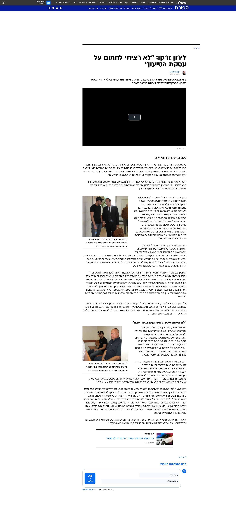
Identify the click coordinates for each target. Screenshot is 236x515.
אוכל (120, 3)
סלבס (134, 3)
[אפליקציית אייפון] (57, 8)
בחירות (153, 3)
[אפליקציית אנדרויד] (61, 8)
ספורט (162, 3)
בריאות (111, 3)
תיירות (102, 3)
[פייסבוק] (49, 8)
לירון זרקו (182, 457)
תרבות (143, 3)
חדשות (171, 3)
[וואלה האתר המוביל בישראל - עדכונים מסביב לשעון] (181, 2)
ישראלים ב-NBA (115, 8)
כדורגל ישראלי (150, 8)
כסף (127, 3)
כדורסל (127, 8)
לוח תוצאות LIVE (165, 8)
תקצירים (103, 8)
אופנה (82, 3)
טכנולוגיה (92, 3)
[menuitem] (169, 2)
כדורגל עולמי (137, 8)
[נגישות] (3, 3)
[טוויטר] (53, 8)
